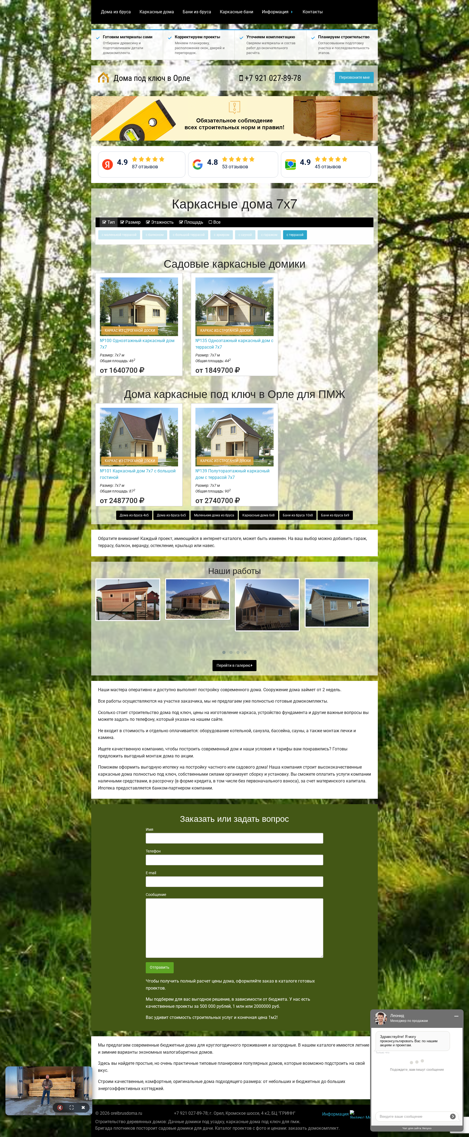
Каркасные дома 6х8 (258, 515)
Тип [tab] (110, 222)
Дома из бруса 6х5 (171, 515)
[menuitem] (116, 12)
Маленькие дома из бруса (214, 515)
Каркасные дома (157, 11)
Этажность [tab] (162, 222)
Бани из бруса (197, 11)
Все (216, 222)
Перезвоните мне (354, 77)
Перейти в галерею (234, 665)
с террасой (295, 235)
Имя (149, 829)
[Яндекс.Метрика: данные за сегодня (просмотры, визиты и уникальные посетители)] (362, 1114)
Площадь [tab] (193, 222)
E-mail (151, 873)
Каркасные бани (236, 11)
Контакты (313, 11)
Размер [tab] (132, 222)
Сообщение (156, 894)
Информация (275, 11)
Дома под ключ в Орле (151, 78)
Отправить (159, 967)
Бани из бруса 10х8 (298, 515)
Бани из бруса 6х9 (335, 515)
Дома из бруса (116, 11)
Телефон (153, 851)
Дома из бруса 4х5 (134, 515)
